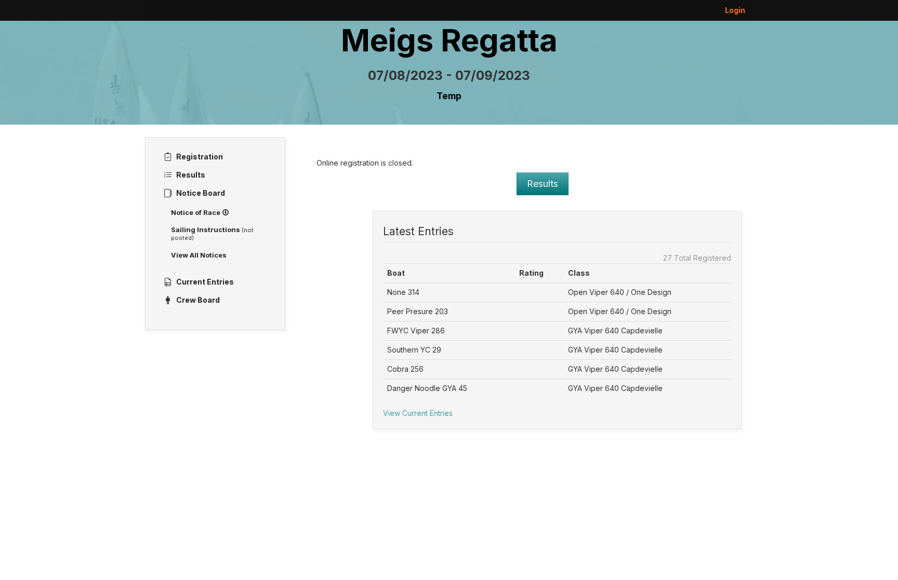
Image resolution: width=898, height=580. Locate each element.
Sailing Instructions (212, 233)
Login (735, 10)
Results (542, 183)
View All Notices (199, 255)
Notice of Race (196, 212)
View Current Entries (418, 413)
